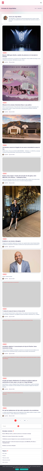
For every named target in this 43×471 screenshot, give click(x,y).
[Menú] (41, 2)
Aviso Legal (4, 453)
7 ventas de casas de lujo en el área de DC (13, 311)
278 (24, 420)
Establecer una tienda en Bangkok (11, 241)
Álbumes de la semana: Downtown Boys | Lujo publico (17, 105)
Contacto (4, 455)
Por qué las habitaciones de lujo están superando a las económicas (20, 410)
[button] (27, 421)
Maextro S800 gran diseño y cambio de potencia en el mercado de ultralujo (16, 433)
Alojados (4, 52)
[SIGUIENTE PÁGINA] (27, 421)
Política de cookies (5, 457)
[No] (41, 468)
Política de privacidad (24, 469)
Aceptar (17, 469)
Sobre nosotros (5, 462)
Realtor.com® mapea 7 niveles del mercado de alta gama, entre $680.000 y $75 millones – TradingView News (19, 442)
